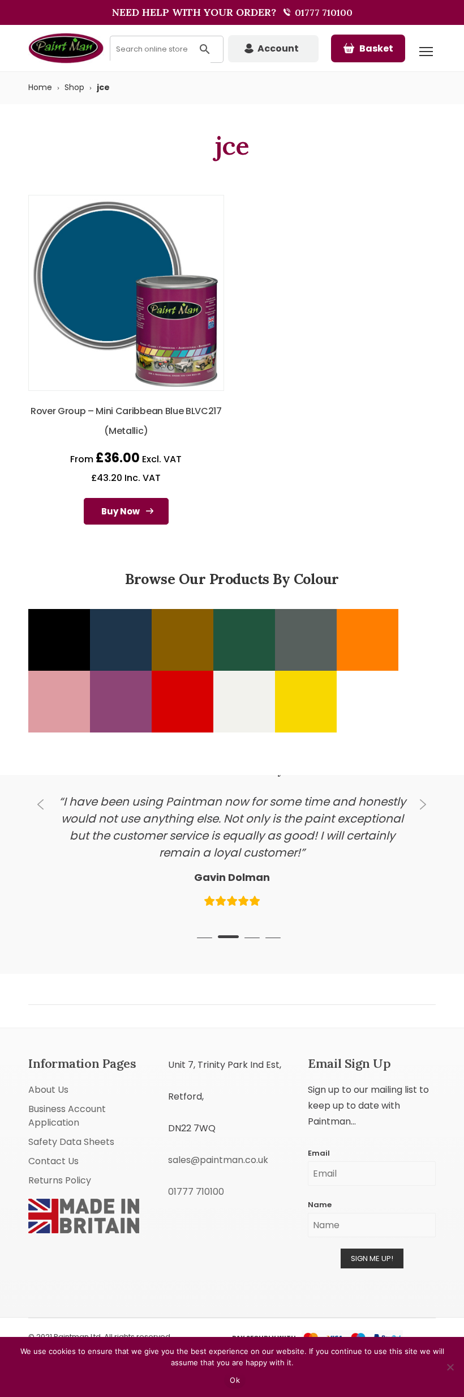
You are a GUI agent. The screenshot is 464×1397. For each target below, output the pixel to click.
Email (319, 1144)
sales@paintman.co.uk (218, 1151)
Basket (376, 48)
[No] (450, 1367)
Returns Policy (59, 1171)
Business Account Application (67, 1107)
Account (278, 48)
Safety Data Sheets (71, 1133)
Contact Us (53, 1152)
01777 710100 (323, 12)
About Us (48, 1081)
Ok (235, 1380)
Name (320, 1196)
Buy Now (120, 511)
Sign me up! (372, 1250)
